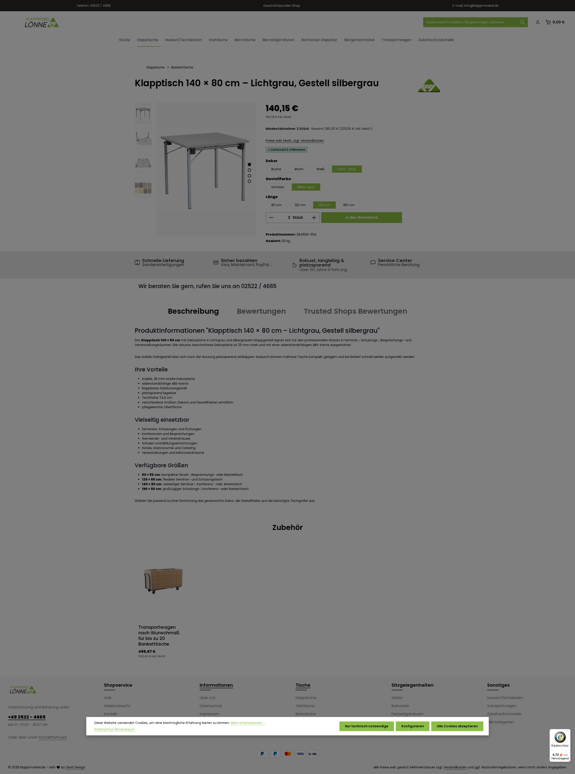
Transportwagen (501, 705)
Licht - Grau (347, 169)
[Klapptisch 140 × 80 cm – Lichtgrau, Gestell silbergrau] (206, 169)
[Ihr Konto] (537, 22)
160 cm (348, 205)
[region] (195, 169)
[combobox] (470, 22)
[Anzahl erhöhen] (314, 217)
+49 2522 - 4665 (27, 717)
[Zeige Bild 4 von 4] (249, 181)
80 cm (276, 205)
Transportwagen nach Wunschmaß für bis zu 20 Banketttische (158, 635)
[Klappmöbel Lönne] (429, 85)
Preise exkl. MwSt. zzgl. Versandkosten (295, 140)
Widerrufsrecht (117, 705)
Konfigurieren (412, 726)
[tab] (193, 311)
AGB (107, 697)
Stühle (396, 697)
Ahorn (298, 169)
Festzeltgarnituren (407, 714)
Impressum (209, 714)
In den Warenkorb (361, 217)
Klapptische (306, 697)
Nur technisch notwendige (366, 726)
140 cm (324, 205)
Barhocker (400, 705)
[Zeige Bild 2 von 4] (249, 170)
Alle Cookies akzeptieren (457, 726)
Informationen (216, 685)
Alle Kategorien (500, 722)
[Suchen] (522, 22)
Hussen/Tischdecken (505, 697)
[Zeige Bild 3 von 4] (249, 175)
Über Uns (207, 697)
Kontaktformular (53, 737)
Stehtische (305, 705)
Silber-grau (306, 187)
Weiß (320, 169)
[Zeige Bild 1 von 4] (249, 164)
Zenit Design (75, 767)
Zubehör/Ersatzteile (504, 714)
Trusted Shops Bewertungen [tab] (355, 311)
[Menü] (568, 731)
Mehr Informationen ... (248, 723)
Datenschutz (211, 705)
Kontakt (110, 714)
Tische (303, 685)
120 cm (300, 205)
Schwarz (277, 187)
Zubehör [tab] (287, 527)
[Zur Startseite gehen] (41, 22)
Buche (276, 169)
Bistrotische (306, 714)
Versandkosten (455, 767)
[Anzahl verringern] (271, 217)
